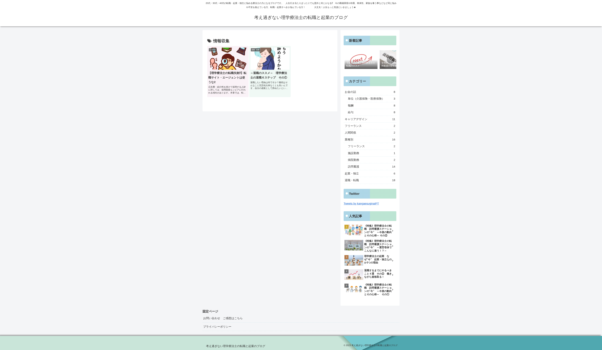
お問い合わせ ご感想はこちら (223, 318)
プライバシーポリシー (217, 326)
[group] (361, 60)
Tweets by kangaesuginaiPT (361, 203)
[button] (391, 60)
